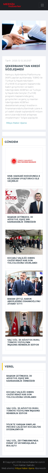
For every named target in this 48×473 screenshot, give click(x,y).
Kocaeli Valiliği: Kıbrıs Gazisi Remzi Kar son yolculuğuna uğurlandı (22, 260)
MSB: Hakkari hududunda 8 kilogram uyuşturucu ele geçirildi (23, 178)
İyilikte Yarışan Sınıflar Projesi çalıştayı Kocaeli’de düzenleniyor (23, 427)
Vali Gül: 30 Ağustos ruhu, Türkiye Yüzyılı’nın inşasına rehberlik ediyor (23, 342)
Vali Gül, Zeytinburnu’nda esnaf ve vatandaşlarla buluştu (22, 443)
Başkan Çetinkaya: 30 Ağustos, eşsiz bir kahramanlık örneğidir (21, 219)
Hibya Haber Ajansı (24, 468)
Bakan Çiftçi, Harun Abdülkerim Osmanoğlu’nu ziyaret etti (23, 301)
